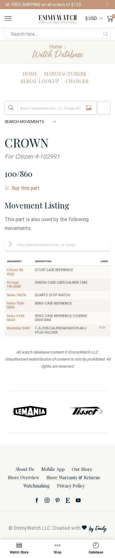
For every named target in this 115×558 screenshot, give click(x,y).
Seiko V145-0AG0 (16, 318)
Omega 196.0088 (14, 285)
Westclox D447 (18, 328)
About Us (24, 469)
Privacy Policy (71, 486)
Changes (77, 81)
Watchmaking (36, 486)
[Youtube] (78, 500)
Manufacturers (65, 74)
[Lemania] (30, 412)
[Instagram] (47, 500)
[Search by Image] (88, 108)
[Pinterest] (57, 500)
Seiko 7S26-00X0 (16, 305)
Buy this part (26, 188)
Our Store (82, 469)
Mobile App (53, 469)
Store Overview (23, 477)
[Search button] (105, 34)
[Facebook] (36, 500)
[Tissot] (85, 412)
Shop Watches (98, 4)
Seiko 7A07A (16, 295)
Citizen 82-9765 (15, 272)
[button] (8, 4)
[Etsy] (67, 500)
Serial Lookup (40, 81)
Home (55, 47)
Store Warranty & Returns (73, 477)
